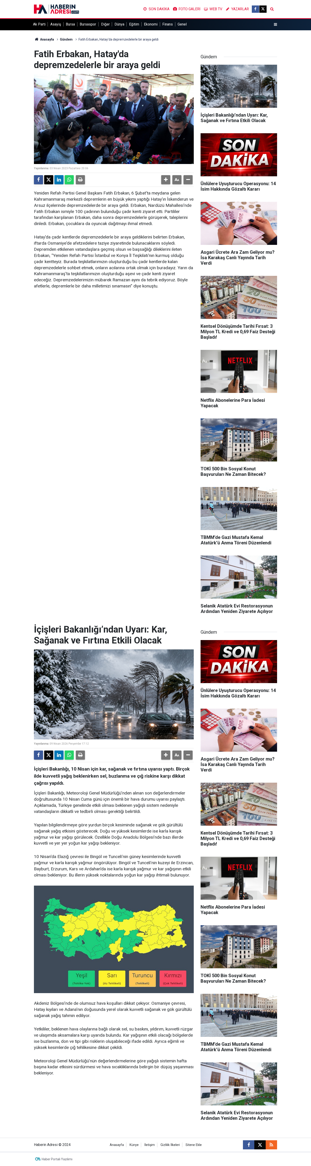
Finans (167, 24)
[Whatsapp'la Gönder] (69, 179)
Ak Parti (39, 24)
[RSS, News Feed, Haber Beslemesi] (271, 1144)
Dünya (119, 24)
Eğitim (134, 24)
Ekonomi (151, 24)
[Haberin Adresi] (56, 9)
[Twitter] (48, 179)
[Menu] (275, 25)
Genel (182, 24)
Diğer (105, 24)
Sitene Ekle (194, 1145)
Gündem (66, 39)
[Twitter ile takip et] (263, 9)
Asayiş (55, 24)
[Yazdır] (80, 179)
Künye (134, 1145)
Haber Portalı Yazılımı (57, 1159)
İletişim (149, 1145)
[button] (165, 179)
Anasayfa (46, 39)
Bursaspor (88, 24)
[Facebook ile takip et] (255, 9)
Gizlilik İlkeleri (170, 1145)
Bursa (70, 24)
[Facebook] (38, 179)
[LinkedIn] (59, 179)
